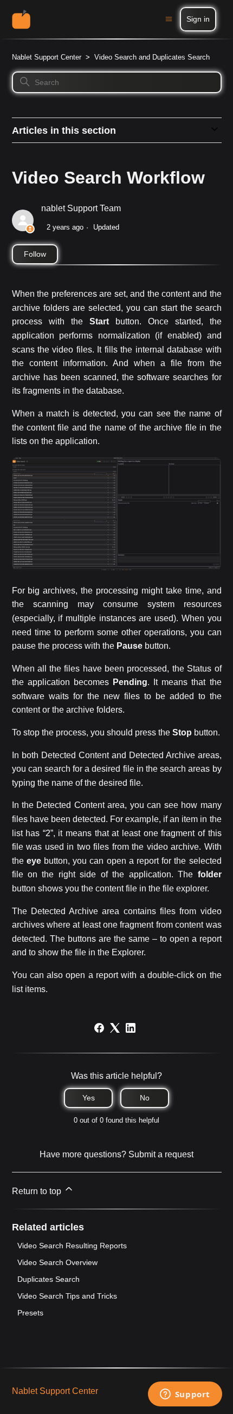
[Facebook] (99, 1028)
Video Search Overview (57, 1262)
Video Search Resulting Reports (72, 1245)
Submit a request (160, 1154)
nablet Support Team (81, 208)
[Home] (21, 19)
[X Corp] (115, 1028)
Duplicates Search (48, 1279)
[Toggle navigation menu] (168, 19)
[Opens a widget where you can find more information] (184, 1395)
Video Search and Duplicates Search (152, 57)
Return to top (37, 1191)
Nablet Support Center (46, 57)
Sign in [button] (198, 19)
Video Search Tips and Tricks (67, 1296)
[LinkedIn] (130, 1028)
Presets (30, 1312)
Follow (35, 254)
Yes (88, 1097)
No (145, 1097)
